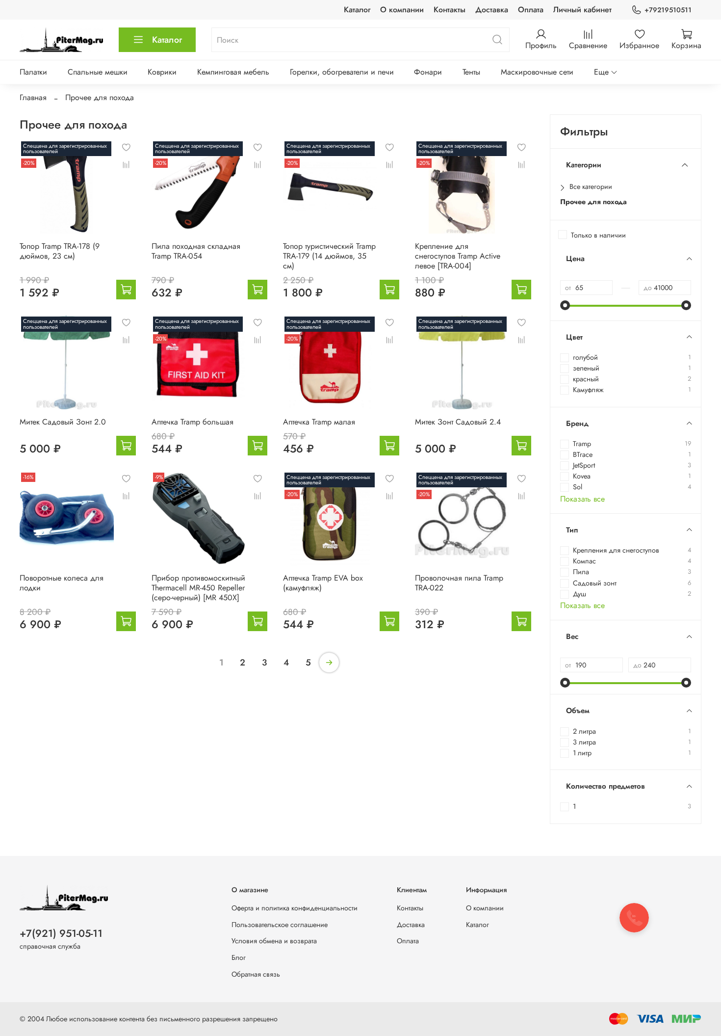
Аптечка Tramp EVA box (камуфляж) (323, 582)
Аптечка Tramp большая (192, 421)
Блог (239, 957)
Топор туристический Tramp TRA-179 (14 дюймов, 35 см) (329, 255)
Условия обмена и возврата (274, 941)
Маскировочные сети (537, 72)
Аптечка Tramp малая (319, 421)
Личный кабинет (582, 9)
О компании (402, 9)
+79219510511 (668, 10)
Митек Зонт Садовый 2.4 (458, 421)
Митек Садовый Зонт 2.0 (63, 421)
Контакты (449, 9)
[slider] (565, 305)
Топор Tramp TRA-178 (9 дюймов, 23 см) (60, 251)
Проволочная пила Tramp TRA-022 (459, 582)
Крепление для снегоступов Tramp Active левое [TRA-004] (457, 255)
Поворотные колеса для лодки (61, 582)
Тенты (471, 72)
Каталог (357, 9)
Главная (33, 97)
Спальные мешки (98, 72)
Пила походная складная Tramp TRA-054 (196, 251)
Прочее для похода (593, 202)
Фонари (428, 72)
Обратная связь (256, 974)
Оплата (530, 9)
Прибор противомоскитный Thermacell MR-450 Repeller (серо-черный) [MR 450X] (198, 587)
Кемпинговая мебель (233, 72)
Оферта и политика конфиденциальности (295, 908)
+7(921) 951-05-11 (61, 933)
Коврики (162, 72)
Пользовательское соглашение (280, 925)
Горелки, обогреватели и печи (342, 72)
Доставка (491, 9)
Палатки (33, 72)
